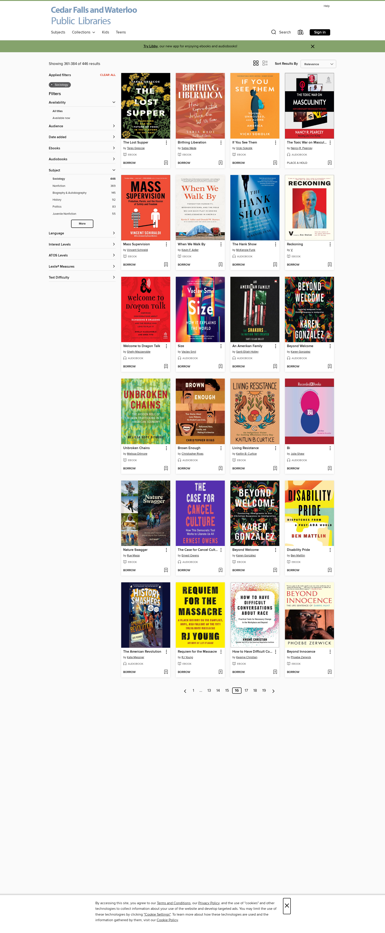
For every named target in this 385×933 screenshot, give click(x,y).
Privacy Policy (208, 903)
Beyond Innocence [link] (301, 652)
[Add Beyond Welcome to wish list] (329, 367)
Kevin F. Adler (190, 250)
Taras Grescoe (136, 148)
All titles (58, 111)
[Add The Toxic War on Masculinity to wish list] (329, 163)
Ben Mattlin (298, 555)
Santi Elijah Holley (247, 352)
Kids (105, 32)
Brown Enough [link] (189, 448)
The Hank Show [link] (244, 244)
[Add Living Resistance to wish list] (275, 469)
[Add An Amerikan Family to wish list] (275, 367)
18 (255, 690)
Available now (61, 118)
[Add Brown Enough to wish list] (220, 469)
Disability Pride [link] (298, 550)
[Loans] (300, 33)
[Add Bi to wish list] (329, 469)
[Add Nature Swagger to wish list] (166, 570)
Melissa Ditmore (137, 454)
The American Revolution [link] (142, 652)
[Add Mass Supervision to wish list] (166, 265)
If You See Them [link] (244, 143)
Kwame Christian (246, 657)
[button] (280, 33)
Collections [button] (82, 32)
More (82, 224)
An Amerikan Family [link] (247, 346)
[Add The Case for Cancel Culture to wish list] (220, 570)
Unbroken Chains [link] (136, 448)
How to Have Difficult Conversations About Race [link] (252, 652)
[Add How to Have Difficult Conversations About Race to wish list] (275, 672)
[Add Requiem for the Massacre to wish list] (220, 672)
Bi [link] (288, 448)
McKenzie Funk (245, 250)
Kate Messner (135, 657)
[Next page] (273, 690)
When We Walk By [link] (191, 244)
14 (218, 690)
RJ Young (187, 657)
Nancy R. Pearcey (301, 148)
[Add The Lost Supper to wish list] (166, 163)
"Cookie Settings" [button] (157, 914)
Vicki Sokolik (244, 148)
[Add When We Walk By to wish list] (220, 265)
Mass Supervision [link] (136, 244)
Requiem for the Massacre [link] (197, 652)
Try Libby (150, 46)
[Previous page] (185, 690)
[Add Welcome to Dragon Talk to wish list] (166, 367)
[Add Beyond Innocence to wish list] (329, 672)
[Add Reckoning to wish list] (329, 265)
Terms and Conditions (173, 903)
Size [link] (181, 346)
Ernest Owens (190, 555)
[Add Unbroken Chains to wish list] (166, 469)
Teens (121, 32)
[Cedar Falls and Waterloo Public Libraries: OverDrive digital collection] (94, 15)
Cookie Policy (167, 920)
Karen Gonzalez (300, 352)
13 (209, 690)
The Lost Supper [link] (135, 143)
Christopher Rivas (192, 454)
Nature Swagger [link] (135, 550)
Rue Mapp (133, 555)
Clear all (108, 75)
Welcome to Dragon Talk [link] (141, 346)
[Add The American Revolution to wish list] (166, 672)
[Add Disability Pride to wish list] (329, 570)
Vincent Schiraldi (137, 250)
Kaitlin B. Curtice (246, 454)
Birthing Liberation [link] (192, 143)
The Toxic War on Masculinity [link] (307, 143)
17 (246, 690)
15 (227, 690)
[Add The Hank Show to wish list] (275, 265)
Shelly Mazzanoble (138, 352)
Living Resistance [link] (245, 448)
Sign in (320, 32)
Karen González (246, 555)
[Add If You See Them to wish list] (275, 163)
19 (264, 690)
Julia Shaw (297, 454)
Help (327, 6)
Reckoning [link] (295, 244)
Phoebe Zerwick (301, 657)
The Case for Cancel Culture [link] (198, 550)
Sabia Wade (189, 148)
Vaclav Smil (189, 352)
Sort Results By (286, 64)
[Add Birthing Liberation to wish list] (220, 163)
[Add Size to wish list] (220, 367)
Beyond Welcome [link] (300, 346)
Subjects (58, 32)
